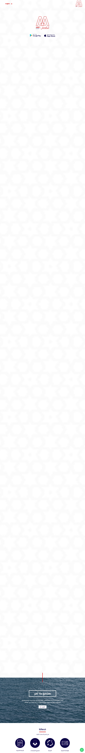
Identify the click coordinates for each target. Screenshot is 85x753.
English (7, 3)
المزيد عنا (42, 707)
